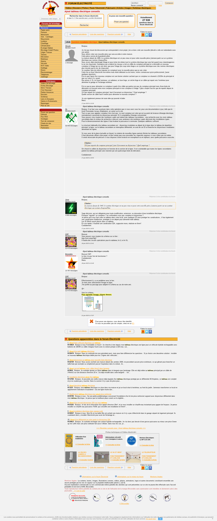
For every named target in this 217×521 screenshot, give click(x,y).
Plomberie (44, 26)
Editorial (44, 114)
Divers (43, 70)
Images (128, 8)
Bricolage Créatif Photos (50, 50)
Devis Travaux (46, 88)
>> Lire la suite (79, 491)
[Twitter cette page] (146, 36)
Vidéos (69, 8)
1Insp (67, 199)
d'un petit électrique (81, 351)
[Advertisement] (127, 177)
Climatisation (45, 46)
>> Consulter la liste (147, 445)
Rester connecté (137, 5)
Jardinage (44, 77)
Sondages (44, 119)
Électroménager (46, 72)
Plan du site (45, 106)
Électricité (44, 28)
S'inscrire (152, 5)
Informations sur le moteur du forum (130, 477)
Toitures (44, 55)
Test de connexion (47, 121)
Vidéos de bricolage (48, 83)
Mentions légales (156, 477)
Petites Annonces (47, 92)
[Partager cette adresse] (143, 36)
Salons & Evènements (49, 101)
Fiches (85, 8)
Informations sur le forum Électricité (95, 477)
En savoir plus (151, 519)
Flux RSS (44, 117)
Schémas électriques (142, 8)
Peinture (44, 32)
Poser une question (48, 112)
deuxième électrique (82, 385)
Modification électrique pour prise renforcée (90, 394)
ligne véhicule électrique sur (84, 343)
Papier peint (45, 30)
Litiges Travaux (46, 52)
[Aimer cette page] (150, 36)
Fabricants (110, 8)
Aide (160, 5)
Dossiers (77, 8)
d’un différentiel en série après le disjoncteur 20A (90, 420)
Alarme (43, 61)
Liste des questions (97, 34)
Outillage (44, 68)
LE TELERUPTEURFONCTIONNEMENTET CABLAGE (149, 455)
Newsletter (44, 125)
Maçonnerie (45, 39)
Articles (120, 8)
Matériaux (44, 59)
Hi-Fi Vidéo (45, 66)
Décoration (45, 57)
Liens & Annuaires (47, 99)
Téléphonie (45, 75)
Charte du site (46, 123)
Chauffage (44, 43)
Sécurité (44, 63)
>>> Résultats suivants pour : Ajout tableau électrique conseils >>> (121, 428)
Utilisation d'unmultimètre (80, 438)
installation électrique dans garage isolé (86, 411)
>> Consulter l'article (85, 460)
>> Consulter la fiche (82, 444)
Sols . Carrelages (47, 37)
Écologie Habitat (47, 48)
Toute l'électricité (97, 8)
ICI (133, 323)
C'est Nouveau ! (46, 90)
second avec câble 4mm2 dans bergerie (89, 368)
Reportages (45, 103)
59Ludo (68, 46)
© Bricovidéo (124, 504)
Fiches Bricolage (47, 86)
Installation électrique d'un (84, 377)
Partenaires (45, 128)
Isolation (44, 41)
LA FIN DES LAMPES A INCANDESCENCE (85, 454)
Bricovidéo (69, 254)
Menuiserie (45, 35)
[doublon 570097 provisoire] (92, 310)
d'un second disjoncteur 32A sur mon (88, 403)
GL (66, 109)
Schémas (44, 97)
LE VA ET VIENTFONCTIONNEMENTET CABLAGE (117, 455)
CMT (67, 234)
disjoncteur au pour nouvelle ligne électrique (90, 360)
